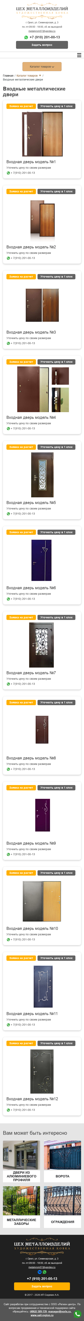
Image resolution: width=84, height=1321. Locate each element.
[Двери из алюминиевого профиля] (21, 1155)
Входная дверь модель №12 (32, 1099)
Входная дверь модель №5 (31, 502)
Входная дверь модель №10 (32, 928)
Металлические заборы (21, 1222)
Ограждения (62, 1222)
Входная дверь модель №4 (31, 417)
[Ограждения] (62, 1200)
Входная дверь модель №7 (31, 673)
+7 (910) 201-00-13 (45, 37)
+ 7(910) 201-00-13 (23, 172)
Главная (8, 75)
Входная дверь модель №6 (31, 588)
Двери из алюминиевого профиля (21, 1176)
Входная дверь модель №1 (31, 162)
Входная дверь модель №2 (31, 247)
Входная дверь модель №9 (31, 843)
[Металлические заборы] (21, 1200)
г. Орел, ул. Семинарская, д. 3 (42, 22)
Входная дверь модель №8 (31, 758)
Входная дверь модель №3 (31, 332)
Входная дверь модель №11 (32, 1014)
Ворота (62, 1176)
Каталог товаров (27, 75)
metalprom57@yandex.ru (42, 31)
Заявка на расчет (21, 106)
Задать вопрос (42, 44)
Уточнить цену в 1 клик (56, 106)
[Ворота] (62, 1155)
